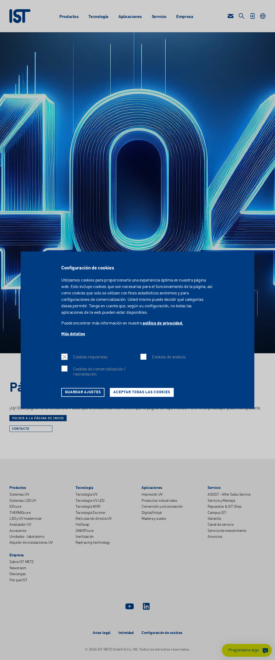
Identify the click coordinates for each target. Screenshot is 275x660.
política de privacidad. (163, 323)
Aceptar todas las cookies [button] (141, 392)
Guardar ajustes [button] (83, 392)
